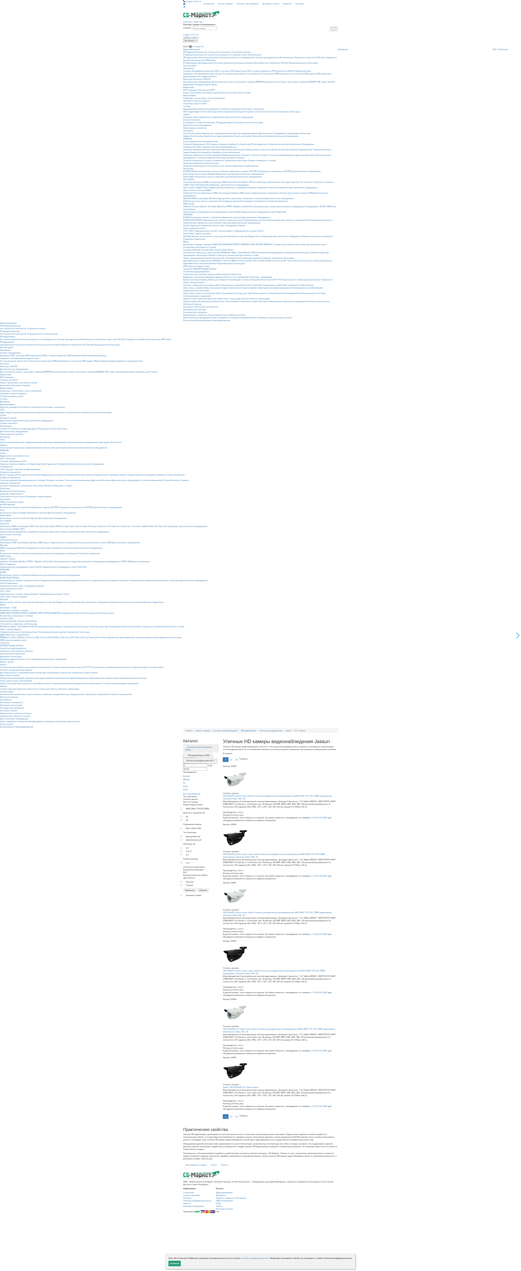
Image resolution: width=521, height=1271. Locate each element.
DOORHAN (228, 244)
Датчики (229, 176)
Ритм (185, 173)
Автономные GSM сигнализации (215, 192)
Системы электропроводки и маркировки (120, 683)
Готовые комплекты (192, 119)
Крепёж (186, 298)
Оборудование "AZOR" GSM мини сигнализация (128, 561)
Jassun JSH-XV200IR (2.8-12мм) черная (240, 1087)
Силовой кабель (197, 282)
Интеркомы (188, 130)
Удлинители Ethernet (286, 71)
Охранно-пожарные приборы (223, 144)
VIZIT (185, 111)
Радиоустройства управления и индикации (227, 187)
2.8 (187, 847)
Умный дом (188, 163)
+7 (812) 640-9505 (319, 817)
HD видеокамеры (190, 57)
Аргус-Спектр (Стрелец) (193, 190)
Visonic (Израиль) (191, 211)
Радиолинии (199, 239)
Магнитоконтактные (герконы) (284, 149)
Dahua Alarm (188, 176)
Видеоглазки (188, 87)
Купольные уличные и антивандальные (237, 57)
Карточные (236, 274)
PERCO (236, 244)
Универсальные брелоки (284, 244)
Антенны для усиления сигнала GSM (296, 192)
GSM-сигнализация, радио (12, 501)
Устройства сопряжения (230, 108)
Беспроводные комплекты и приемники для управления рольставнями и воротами (142, 580)
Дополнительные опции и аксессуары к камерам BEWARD (238, 81)
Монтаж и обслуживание (248, 3)
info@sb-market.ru (191, 37)
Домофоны (343, 49)
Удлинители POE (268, 71)
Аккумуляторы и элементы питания (199, 314)
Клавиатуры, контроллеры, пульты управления (204, 98)
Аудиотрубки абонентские (298, 133)
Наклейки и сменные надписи (196, 100)
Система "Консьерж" (281, 182)
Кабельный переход (192, 304)
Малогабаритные (261, 62)
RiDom (186, 241)
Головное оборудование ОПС (196, 144)
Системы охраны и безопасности (199, 24)
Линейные (231, 157)
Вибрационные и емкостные (258, 149)
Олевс (186, 141)
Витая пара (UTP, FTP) (271, 279)
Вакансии (287, 3)
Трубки (186, 114)
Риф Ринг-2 (309, 182)
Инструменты (189, 306)
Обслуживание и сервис (196, 1164)
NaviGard (187, 236)
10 (226, 759)
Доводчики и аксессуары (194, 276)
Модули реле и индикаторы (260, 236)
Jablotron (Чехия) (190, 206)
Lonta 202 (231, 182)
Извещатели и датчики (225, 173)
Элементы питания (236, 314)
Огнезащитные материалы (195, 312)
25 (187, 816)
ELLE (185, 786)
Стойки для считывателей (227, 255)
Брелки (242, 225)
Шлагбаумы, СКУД (8, 607)
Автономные (310, 155)
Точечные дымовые (213, 155)
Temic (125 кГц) (294, 260)
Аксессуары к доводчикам (260, 276)
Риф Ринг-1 (320, 182)
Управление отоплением (254, 198)
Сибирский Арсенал (276, 144)
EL (184, 782)
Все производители (191, 793)
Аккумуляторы (221, 314)
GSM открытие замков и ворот (196, 266)
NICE (220, 244)
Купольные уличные (244, 62)
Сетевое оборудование (193, 71)
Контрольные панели (197, 173)
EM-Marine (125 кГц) (222, 260)
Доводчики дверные (214, 276)
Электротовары (190, 301)
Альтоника (187, 182)
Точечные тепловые (259, 155)
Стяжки (193, 298)
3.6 (187, 854)
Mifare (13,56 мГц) (239, 260)
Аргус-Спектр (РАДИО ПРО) (195, 187)
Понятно (175, 1263)
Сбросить (203, 890)
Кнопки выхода (302, 252)
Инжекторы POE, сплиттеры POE (219, 71)
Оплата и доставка (191, 1195)
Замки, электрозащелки (193, 258)
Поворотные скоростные (305, 57)
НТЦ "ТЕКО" (188, 230)
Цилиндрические (205, 62)
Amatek (186, 776)
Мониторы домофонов (209, 108)
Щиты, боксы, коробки (193, 287)
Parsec (231, 249)
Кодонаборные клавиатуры (283, 252)
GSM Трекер (188, 203)
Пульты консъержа (243, 136)
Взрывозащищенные (298, 62)
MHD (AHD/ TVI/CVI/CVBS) (197, 808)
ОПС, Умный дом (500, 49)
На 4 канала (210, 52)
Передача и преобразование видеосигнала (202, 73)
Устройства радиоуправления (196, 271)
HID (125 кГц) (254, 260)
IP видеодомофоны (224, 122)
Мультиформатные (225, 263)
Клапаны (215, 163)
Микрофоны (188, 68)
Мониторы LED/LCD (202, 79)
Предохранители (275, 301)
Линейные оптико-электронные (226, 152)
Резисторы (262, 301)
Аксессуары (313, 62)
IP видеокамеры (190, 62)
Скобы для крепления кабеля (210, 298)
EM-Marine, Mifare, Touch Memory (236, 252)
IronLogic (205, 249)
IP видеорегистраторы (193, 54)
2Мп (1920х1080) (193, 828)
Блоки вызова (195, 133)
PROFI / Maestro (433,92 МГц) (239, 206)
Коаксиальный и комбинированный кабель (301, 279)
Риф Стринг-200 (264, 182)
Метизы (244, 298)
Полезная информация (193, 1206)
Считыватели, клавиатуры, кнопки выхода (201, 252)
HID (253, 252)
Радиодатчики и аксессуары (229, 198)
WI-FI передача (190, 89)
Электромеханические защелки (257, 258)
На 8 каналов (222, 52)
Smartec (213, 268)
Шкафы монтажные (212, 287)
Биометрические (262, 252)
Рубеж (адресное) (259, 144)
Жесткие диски (189, 65)
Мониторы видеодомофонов (245, 133)
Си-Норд (240, 144)
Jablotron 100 (205, 206)
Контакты (300, 3)
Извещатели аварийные (201, 152)
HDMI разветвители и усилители (289, 73)
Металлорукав (289, 293)
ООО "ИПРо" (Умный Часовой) (196, 233)
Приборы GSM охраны (241, 192)
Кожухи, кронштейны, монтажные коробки (201, 92)
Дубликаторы (326, 260)
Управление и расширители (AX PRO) (275, 171)
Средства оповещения (193, 160)
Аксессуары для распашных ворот (311, 244)
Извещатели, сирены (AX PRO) (244, 171)
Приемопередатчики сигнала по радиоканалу (287, 220)
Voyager (211, 173)
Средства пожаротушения (194, 165)
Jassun (241, 812)
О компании (208, 3)
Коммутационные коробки (303, 287)
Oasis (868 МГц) (218, 206)
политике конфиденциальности (255, 1258)
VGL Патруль (215, 249)
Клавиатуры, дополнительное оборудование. (229, 184)
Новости (224, 1164)
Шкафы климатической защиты (235, 287)
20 (187, 820)
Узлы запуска (226, 165)
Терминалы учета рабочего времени (199, 274)
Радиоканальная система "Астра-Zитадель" (214, 230)
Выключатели (200, 163)
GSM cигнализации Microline (204, 198)
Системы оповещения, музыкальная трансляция (225, 160)
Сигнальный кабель (199, 279)
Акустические (239, 149)
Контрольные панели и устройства (205, 217)
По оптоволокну (254, 73)
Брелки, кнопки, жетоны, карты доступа (209, 236)
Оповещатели (189, 146)
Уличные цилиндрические (267, 57)
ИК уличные (227, 149)
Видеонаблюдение (191, 49)
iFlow (185, 201)
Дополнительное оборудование (197, 81)
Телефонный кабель (140, 667)
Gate (198, 249)
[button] (518, 635)
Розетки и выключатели (319, 301)
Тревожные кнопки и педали (121, 474)
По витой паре (267, 73)
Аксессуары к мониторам (253, 108)
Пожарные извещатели (193, 155)
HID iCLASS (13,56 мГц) (271, 260)
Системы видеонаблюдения (225, 730)
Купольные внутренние (209, 57)
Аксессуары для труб (242, 293)
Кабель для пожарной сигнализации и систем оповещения (234, 279)
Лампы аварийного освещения (225, 317)
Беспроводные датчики (229, 201)
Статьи (214, 1164)
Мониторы (187, 79)
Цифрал (186, 136)
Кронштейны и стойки (249, 255)
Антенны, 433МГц (141, 526)
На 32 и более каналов (251, 54)
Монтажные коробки (242, 92)
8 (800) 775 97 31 (193, 1)
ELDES (186, 217)
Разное (289, 317)
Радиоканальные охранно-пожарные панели (223, 220)
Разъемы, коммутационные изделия (199, 285)
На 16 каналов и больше (239, 52)
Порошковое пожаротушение (245, 165)
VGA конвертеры (323, 73)
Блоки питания (270, 111)
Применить (190, 890)
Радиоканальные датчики (254, 220)
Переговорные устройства (195, 127)
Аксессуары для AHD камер (203, 60)
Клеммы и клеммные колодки (244, 301)
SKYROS (259, 244)
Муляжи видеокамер (125, 371)
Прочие (310, 285)
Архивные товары (194, 895)
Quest (224, 249)
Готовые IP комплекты (205, 122)
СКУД (218, 1203)
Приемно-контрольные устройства (317, 236)
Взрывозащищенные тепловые (236, 155)
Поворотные (274, 62)
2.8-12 (188, 851)
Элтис (185, 133)
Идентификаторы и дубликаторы (197, 260)
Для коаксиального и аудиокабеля (231, 285)
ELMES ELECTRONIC (192, 220)
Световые (215, 146)
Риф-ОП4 (204, 184)
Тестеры (187, 106)
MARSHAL (187, 138)
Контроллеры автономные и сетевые (199, 247)
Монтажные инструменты (207, 306)
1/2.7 (188, 862)
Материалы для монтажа (194, 309)
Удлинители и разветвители (295, 301)
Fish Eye (320, 57)
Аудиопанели (219, 117)
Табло (198, 146)
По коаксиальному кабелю (234, 73)
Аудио (191, 111)
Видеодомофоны (190, 108)
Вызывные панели (191, 117)
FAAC (252, 244)
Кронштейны (226, 92)
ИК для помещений (213, 149)
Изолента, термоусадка (259, 298)
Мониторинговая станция (265, 206)
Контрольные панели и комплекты (214, 171)
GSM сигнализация (224, 1200)
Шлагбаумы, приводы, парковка (197, 244)
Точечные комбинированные (281, 155)
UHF (284, 260)
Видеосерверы (189, 95)
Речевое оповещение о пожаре (262, 160)
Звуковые (206, 146)
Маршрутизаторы (303, 71)
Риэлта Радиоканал (192, 225)
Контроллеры (283, 111)
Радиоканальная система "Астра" (249, 230)
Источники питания (8, 710)
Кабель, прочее (7, 661)
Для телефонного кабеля (295, 285)
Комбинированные (228, 146)
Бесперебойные (204, 320)
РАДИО (208, 190)
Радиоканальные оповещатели (265, 192)
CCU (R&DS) (188, 179)
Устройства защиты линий (194, 103)
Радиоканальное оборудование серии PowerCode (263, 211)
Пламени (240, 157)
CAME (214, 244)
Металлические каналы (306, 293)
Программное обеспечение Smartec (199, 255)
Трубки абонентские (261, 136)
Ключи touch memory (310, 260)
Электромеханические (215, 258)
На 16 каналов (233, 54)
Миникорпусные (286, 57)
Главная (189, 730)
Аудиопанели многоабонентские (203, 141)
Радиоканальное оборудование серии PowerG (220, 211)
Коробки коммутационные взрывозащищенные (270, 287)
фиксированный (193, 836)
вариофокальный (193, 839)
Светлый (190, 881)
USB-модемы (310, 73)
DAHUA (186, 779)
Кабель (186, 279)
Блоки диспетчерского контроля (249, 111)
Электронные (277, 258)
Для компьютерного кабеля (271, 285)
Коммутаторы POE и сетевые (247, 71)
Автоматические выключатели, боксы (214, 301)
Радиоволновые (305, 149)
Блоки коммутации (209, 111)
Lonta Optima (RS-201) (246, 182)
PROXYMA (187, 214)
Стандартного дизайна (136, 339)
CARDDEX (245, 244)
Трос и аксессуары (232, 298)
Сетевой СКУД (189, 249)
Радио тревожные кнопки (194, 228)
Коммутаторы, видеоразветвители (217, 133)
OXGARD (197, 268)
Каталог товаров (225, 3)
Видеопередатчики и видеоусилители (200, 76)
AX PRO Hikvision (190, 171)
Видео (197, 111)
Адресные (299, 155)
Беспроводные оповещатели (253, 201)
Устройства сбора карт (319, 252)
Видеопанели (206, 117)
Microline (187, 198)
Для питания (252, 285)
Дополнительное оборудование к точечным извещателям (137, 480)
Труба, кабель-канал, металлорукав (199, 293)
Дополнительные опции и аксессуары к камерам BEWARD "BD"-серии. (295, 81)
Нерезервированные (221, 320)
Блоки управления (226, 111)
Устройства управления (277, 201)
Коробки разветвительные (124, 678)
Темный (189, 885)
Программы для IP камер (205, 84)
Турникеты (188, 268)
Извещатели (206, 225)
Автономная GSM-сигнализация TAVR (210, 182)
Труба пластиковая (224, 293)
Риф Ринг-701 (297, 182)
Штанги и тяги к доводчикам (236, 276)
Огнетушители (213, 165)
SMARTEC (268, 244)
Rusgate (205, 268)
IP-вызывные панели (243, 122)
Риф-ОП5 (195, 184)
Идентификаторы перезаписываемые (200, 263)
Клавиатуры (188, 239)
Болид (248, 144)
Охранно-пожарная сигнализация (231, 1197)
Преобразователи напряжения (253, 317)
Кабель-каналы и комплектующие (267, 293)
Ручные (223, 157)
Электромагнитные (233, 258)
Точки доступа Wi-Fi (206, 89)
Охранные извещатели (193, 149)
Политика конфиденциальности (197, 1200)
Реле (208, 163)
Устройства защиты (276, 317)
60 (237, 759)
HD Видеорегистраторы (193, 52)
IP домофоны (189, 122)
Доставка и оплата (271, 3)
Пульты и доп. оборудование (225, 225)
